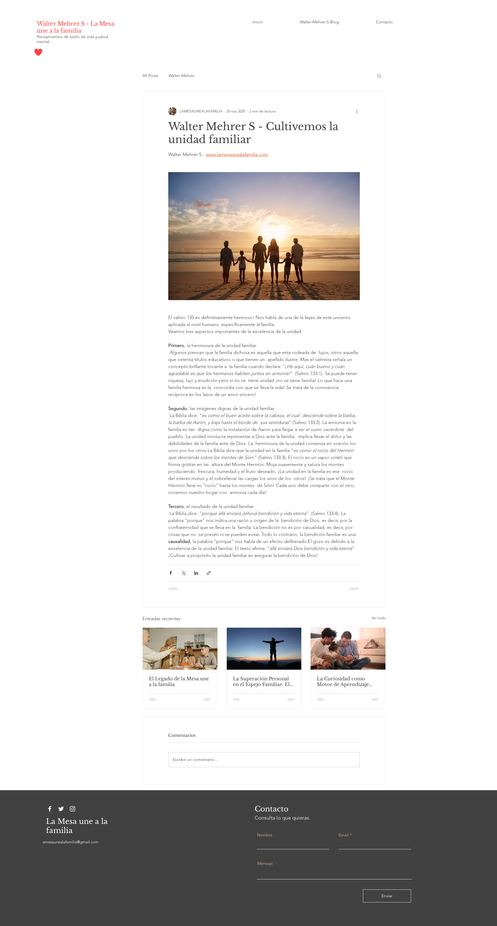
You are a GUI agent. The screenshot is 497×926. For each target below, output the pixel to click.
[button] (379, 76)
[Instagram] (72, 808)
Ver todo (379, 618)
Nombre (265, 835)
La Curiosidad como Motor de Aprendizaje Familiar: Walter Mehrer (345, 681)
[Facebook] (49, 808)
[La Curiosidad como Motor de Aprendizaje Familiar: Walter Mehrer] (348, 649)
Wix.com (93, 857)
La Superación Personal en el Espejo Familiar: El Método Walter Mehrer (261, 681)
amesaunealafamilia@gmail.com (70, 841)
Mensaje (265, 863)
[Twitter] (61, 808)
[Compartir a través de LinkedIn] (196, 572)
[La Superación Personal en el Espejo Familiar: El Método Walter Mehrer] (264, 649)
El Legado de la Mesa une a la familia (179, 681)
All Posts (150, 75)
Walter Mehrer (181, 75)
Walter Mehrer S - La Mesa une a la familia (75, 27)
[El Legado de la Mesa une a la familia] (180, 649)
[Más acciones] (357, 111)
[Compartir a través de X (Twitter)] (183, 572)
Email (344, 835)
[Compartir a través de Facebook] (170, 572)
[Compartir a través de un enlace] (208, 572)
